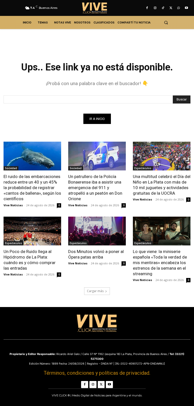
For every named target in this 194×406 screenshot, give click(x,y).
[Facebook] (147, 8)
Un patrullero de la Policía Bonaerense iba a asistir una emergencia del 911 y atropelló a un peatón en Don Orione (95, 187)
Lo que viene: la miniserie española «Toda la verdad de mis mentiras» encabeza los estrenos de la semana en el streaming (160, 262)
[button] (165, 22)
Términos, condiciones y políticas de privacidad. (97, 373)
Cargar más (95, 291)
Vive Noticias (13, 205)
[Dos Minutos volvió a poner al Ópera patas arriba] (97, 231)
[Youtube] (186, 8)
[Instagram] (155, 8)
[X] (171, 8)
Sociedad (11, 168)
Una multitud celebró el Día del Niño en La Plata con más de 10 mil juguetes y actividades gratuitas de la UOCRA (161, 185)
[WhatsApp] (179, 8)
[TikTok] (163, 8)
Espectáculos (142, 168)
